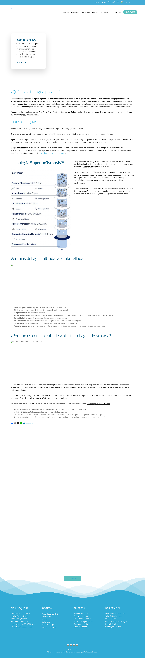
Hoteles (45, 619)
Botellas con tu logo (81, 616)
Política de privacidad (91, 652)
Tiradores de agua (49, 627)
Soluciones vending (81, 624)
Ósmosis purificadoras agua (116, 621)
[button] (72, 578)
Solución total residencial (115, 613)
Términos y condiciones (55, 652)
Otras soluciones (80, 626)
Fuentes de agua (48, 624)
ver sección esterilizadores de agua (51, 153)
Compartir (29, 423)
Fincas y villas (110, 618)
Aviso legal (79, 652)
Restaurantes (47, 616)
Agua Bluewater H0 (50, 613)
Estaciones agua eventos (83, 621)
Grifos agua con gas (113, 626)
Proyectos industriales (82, 618)
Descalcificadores (112, 624)
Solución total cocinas (113, 616)
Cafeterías (46, 621)
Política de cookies (69, 652)
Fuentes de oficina (81, 613)
